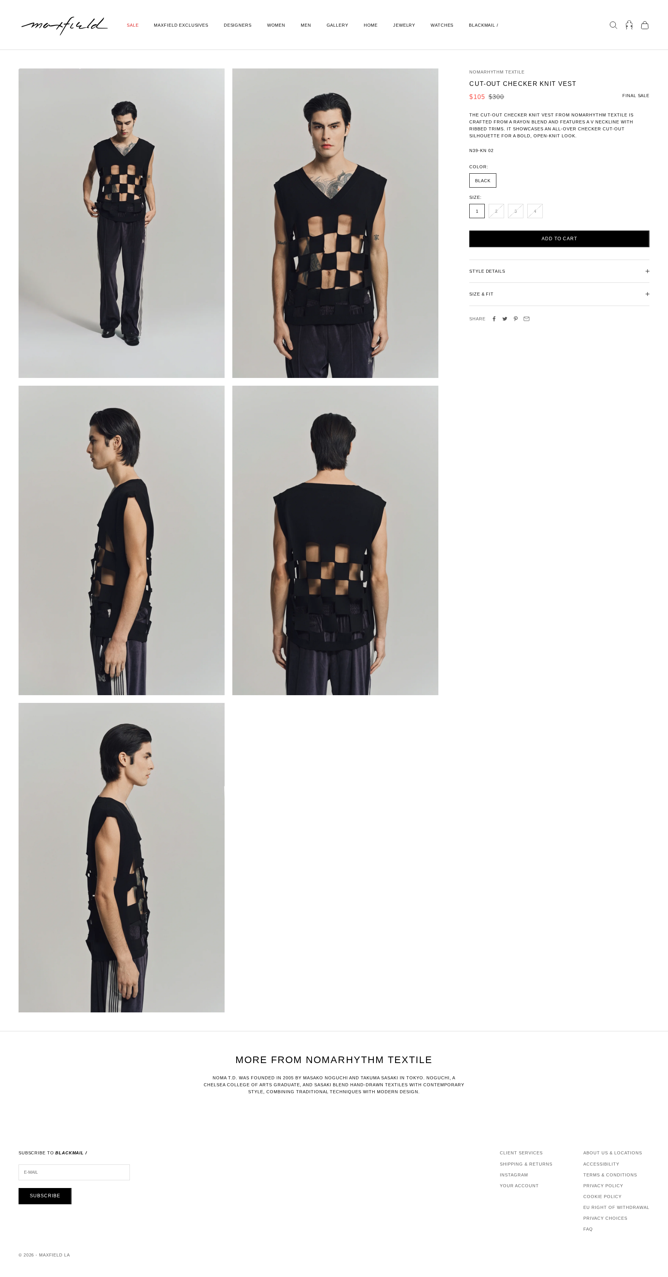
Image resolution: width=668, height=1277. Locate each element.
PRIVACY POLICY (603, 1185)
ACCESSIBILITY (601, 1164)
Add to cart (559, 238)
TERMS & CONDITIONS (610, 1175)
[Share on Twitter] (505, 319)
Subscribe (45, 1195)
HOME (371, 25)
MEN (306, 25)
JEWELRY (404, 25)
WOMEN (276, 25)
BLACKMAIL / (483, 25)
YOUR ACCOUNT (519, 1185)
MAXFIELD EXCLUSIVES (181, 25)
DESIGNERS (238, 25)
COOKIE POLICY (602, 1196)
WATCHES (442, 25)
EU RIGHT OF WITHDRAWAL (616, 1207)
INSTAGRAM (514, 1175)
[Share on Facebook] (494, 319)
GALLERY (337, 25)
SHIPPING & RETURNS (526, 1164)
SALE (132, 25)
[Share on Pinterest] (516, 319)
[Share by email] (526, 319)
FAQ (588, 1229)
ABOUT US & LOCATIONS (612, 1152)
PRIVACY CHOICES (605, 1218)
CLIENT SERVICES (521, 1152)
